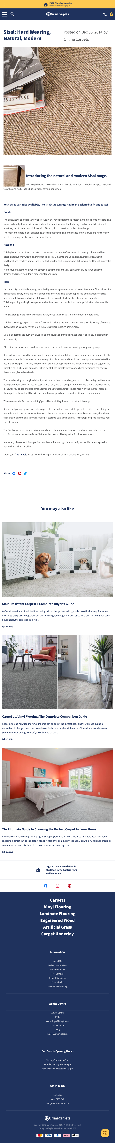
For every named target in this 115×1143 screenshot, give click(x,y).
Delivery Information (57, 965)
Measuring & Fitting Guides (57, 1021)
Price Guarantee (57, 969)
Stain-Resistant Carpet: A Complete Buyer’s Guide (38, 603)
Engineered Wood (57, 920)
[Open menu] (5, 14)
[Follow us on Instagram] (57, 886)
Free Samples (57, 973)
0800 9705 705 (57, 1099)
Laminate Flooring (57, 913)
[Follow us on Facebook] (45, 886)
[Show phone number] (105, 14)
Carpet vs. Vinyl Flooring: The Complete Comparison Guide (44, 716)
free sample (21, 454)
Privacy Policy (57, 982)
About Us (57, 961)
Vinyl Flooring (57, 907)
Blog (57, 1029)
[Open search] (12, 14)
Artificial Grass (57, 927)
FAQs (57, 1017)
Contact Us (57, 1095)
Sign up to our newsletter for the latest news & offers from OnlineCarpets (61, 870)
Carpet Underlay (57, 934)
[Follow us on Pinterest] (69, 886)
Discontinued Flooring (57, 986)
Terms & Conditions (57, 978)
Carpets (57, 900)
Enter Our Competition (57, 1033)
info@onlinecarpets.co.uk (57, 1103)
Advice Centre (57, 1012)
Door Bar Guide (57, 1025)
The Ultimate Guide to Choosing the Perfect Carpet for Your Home (49, 829)
